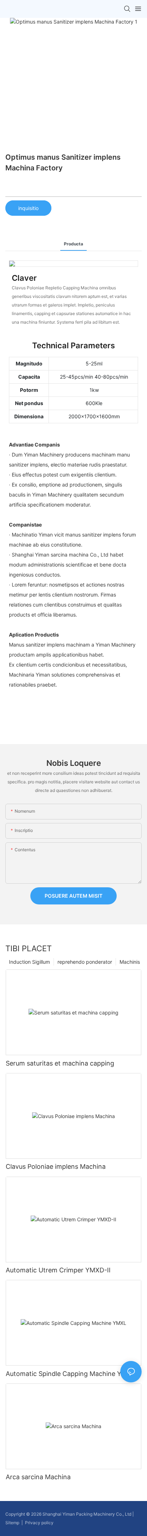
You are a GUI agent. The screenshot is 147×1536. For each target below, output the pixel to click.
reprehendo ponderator (84, 962)
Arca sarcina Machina (38, 1477)
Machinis (130, 962)
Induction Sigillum (29, 962)
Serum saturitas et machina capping (60, 1063)
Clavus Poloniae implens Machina (56, 1166)
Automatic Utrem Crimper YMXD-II (58, 1270)
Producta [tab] (73, 243)
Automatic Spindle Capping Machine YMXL (70, 1373)
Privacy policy (39, 1522)
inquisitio (28, 208)
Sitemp (12, 1522)
